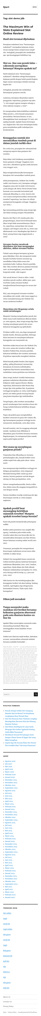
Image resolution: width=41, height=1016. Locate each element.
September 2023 (11, 852)
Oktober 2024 (10, 817)
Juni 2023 (8, 860)
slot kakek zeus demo (14, 675)
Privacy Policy (8, 1006)
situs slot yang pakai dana (18, 669)
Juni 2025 (8, 796)
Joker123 (6, 972)
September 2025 (11, 788)
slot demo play (25, 673)
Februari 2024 (10, 839)
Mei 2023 (8, 863)
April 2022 (9, 889)
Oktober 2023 (10, 849)
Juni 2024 (8, 828)
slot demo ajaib (31, 669)
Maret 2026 (9, 772)
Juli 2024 (8, 825)
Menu (35, 7)
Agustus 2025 (10, 791)
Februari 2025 (10, 807)
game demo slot (21, 661)
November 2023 (11, 847)
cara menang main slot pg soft (12, 649)
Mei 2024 (8, 831)
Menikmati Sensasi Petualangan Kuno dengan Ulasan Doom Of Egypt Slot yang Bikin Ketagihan (20, 737)
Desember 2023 (11, 844)
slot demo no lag (15, 673)
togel (5, 918)
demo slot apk (30, 653)
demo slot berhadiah (24, 655)
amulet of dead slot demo (28, 647)
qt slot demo (27, 667)
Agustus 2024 (10, 823)
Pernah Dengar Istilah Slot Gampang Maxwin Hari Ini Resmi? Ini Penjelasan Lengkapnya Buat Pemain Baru (19, 713)
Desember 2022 (11, 876)
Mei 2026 (8, 766)
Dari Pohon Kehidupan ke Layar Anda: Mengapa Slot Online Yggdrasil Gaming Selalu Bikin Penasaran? (20, 729)
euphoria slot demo (9, 661)
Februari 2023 (10, 871)
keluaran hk (7, 956)
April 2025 (9, 801)
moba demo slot (28, 663)
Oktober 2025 (10, 785)
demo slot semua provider (28, 659)
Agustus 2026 (10, 761)
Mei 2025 (8, 799)
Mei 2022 (8, 887)
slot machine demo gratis (29, 675)
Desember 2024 (11, 812)
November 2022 (11, 879)
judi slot (6, 961)
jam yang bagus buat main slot (13, 663)
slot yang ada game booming (25, 679)
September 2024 (11, 820)
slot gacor (7, 934)
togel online (7, 929)
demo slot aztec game (10, 655)
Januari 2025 (10, 809)
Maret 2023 (9, 868)
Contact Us (7, 1002)
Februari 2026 (10, 774)
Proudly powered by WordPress (27, 1012)
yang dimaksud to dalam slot (19, 683)
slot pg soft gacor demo (10, 677)
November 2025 (11, 783)
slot (4, 966)
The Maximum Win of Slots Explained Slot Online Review (18, 30)
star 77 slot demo (22, 681)
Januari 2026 (10, 777)
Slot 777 (15, 647)
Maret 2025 (9, 804)
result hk (6, 924)
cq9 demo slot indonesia (17, 653)
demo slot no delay (17, 657)
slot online (7, 913)
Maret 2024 (9, 836)
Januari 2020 (10, 897)
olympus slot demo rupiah (11, 665)
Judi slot (6, 988)
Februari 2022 (10, 895)
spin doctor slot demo (10, 681)
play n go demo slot (16, 667)
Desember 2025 (11, 780)
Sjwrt (6, 7)
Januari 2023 (10, 873)
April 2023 (9, 865)
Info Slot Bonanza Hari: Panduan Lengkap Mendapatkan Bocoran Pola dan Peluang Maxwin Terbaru (21, 721)
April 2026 (9, 769)
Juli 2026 (8, 764)
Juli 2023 (8, 857)
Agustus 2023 (10, 855)
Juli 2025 (8, 793)
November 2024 (11, 815)
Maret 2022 (9, 892)
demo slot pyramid (13, 659)
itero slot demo (31, 661)
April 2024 (9, 833)
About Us (6, 997)
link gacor (7, 950)
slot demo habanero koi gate (22, 671)
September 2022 (11, 884)
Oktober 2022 (10, 881)
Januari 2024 (10, 841)
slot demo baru (8, 671)
